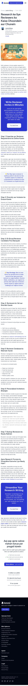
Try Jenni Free (14, 125)
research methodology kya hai (17, 336)
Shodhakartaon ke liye (6, 620)
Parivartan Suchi (5, 652)
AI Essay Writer (5, 640)
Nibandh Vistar (4, 636)
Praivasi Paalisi (4, 667)
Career (3, 658)
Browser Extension (5, 628)
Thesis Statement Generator (8, 630)
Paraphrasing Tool (5, 632)
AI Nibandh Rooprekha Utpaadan (9, 634)
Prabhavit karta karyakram (7, 660)
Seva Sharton (4, 665)
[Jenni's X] (10, 681)
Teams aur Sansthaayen (7, 618)
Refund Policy (4, 669)
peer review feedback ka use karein (13, 479)
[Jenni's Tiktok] (7, 681)
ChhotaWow (4, 646)
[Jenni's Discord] (12, 681)
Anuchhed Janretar (6, 644)
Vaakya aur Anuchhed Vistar (8, 638)
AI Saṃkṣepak (4, 642)
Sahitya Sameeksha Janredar (8, 622)
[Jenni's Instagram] (2, 681)
